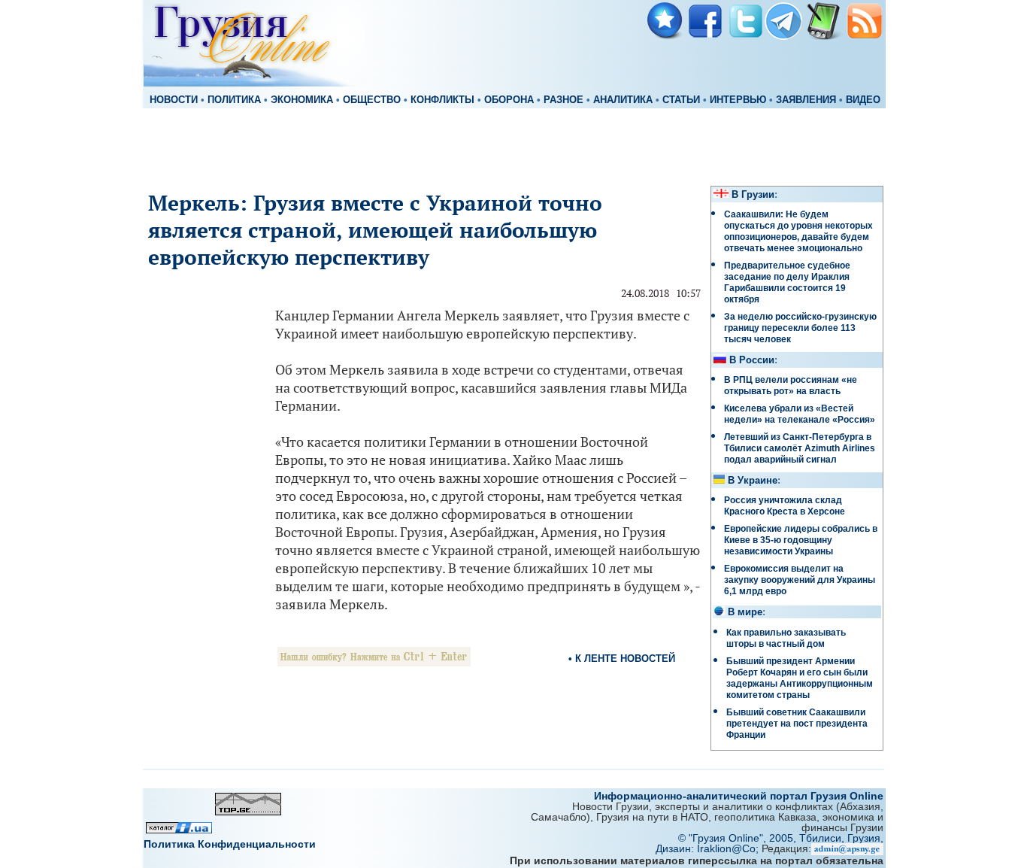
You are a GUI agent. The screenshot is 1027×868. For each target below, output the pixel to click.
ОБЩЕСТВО (372, 100)
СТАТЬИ (681, 100)
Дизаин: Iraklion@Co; (709, 848)
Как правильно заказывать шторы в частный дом (786, 638)
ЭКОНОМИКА (302, 100)
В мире (745, 612)
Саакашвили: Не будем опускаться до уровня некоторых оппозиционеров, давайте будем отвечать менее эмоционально (798, 231)
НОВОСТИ (174, 100)
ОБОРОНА (509, 100)
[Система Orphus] (374, 662)
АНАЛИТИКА (623, 100)
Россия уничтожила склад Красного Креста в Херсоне (784, 506)
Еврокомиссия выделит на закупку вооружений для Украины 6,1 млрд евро (799, 579)
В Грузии (753, 195)
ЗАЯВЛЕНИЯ (806, 100)
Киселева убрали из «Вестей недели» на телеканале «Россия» (799, 414)
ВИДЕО (863, 100)
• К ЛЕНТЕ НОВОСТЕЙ (621, 658)
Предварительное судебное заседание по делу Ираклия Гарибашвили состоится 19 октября (787, 282)
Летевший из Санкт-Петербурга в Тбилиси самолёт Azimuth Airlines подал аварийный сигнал (799, 448)
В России (751, 360)
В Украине (752, 480)
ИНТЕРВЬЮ (738, 100)
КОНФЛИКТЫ (442, 100)
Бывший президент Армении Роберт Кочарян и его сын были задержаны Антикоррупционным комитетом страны (799, 678)
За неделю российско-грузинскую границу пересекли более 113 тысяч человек (800, 327)
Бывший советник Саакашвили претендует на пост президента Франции (797, 723)
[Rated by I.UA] (179, 829)
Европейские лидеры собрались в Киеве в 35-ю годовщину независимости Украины (800, 540)
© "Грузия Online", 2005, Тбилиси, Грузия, (780, 838)
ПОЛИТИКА (234, 100)
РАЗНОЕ (563, 100)
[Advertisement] (513, 144)
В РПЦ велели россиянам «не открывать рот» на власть (790, 385)
